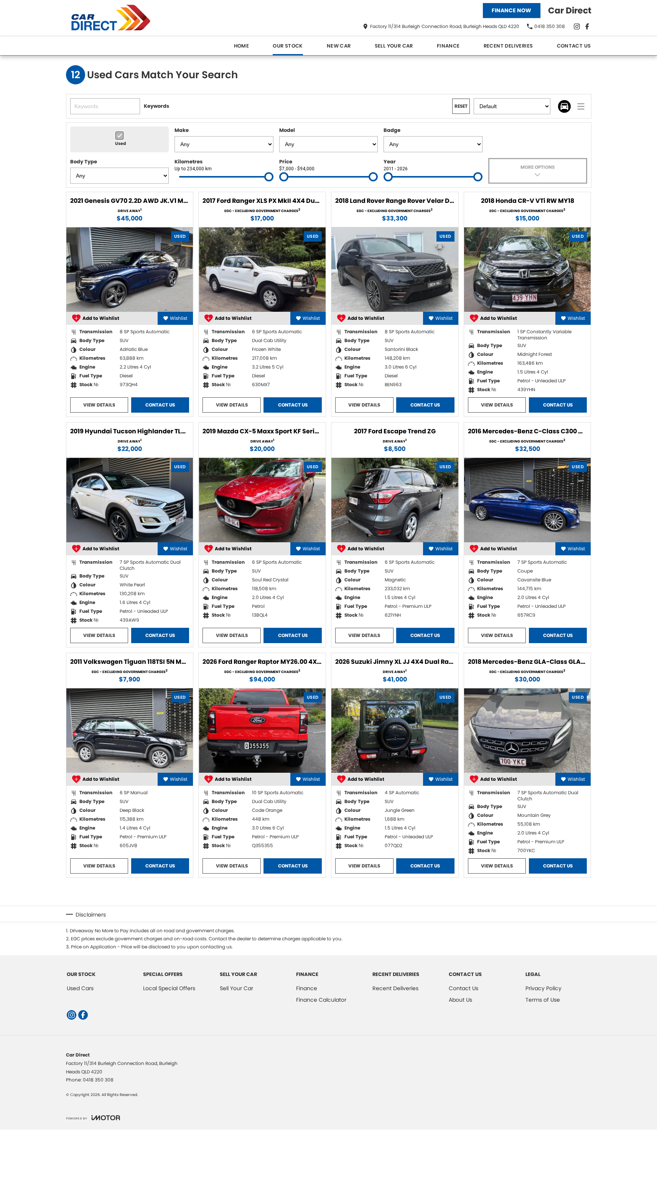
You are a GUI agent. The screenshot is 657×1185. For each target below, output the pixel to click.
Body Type (83, 161)
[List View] (581, 106)
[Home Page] (114, 18)
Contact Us (574, 45)
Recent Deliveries (508, 45)
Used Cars (80, 988)
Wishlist (178, 318)
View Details (99, 405)
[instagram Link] (577, 26)
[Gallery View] (564, 106)
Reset (461, 106)
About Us (460, 1000)
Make (182, 130)
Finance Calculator (321, 1000)
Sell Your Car (394, 45)
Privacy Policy (543, 988)
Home (241, 45)
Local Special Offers (169, 988)
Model (287, 130)
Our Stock (288, 45)
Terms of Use (542, 1000)
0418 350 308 (98, 1079)
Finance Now (511, 10)
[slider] (268, 176)
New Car (339, 45)
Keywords (156, 106)
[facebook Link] (587, 26)
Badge (392, 130)
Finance (448, 45)
